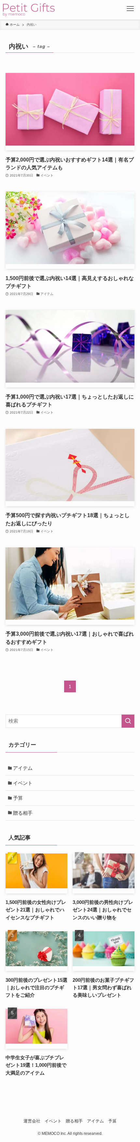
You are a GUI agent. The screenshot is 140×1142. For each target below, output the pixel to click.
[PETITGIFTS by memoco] (29, 10)
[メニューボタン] (130, 10)
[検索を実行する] (127, 721)
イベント (23, 783)
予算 (18, 798)
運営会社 (31, 1121)
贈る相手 (23, 813)
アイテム (23, 768)
